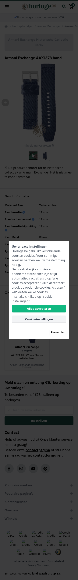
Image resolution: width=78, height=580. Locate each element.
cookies (29, 256)
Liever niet (58, 332)
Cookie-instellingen (39, 319)
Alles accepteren (39, 308)
